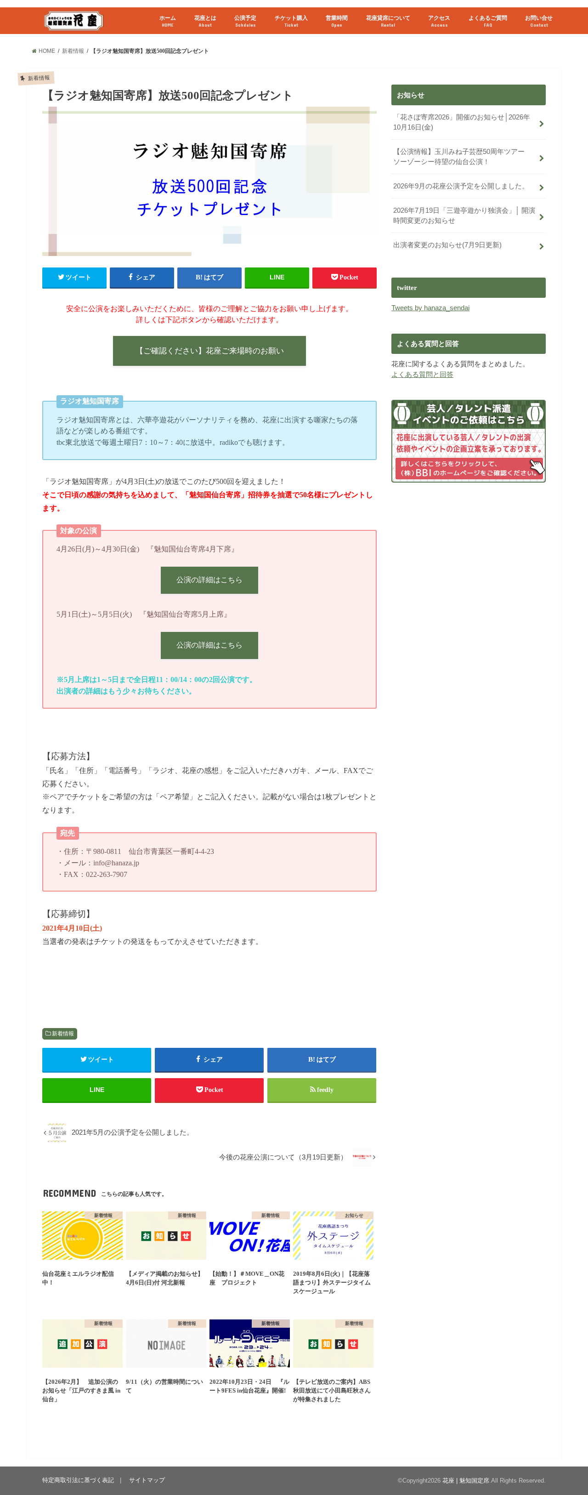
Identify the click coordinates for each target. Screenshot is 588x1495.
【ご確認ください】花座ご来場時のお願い (210, 351)
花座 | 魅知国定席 (465, 1480)
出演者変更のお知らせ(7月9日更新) (447, 245)
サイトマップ (147, 1480)
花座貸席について (388, 21)
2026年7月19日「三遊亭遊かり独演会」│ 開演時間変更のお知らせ (464, 215)
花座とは (205, 21)
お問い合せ (539, 21)
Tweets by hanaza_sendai (430, 308)
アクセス (439, 21)
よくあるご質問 (488, 21)
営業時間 (337, 21)
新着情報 (63, 1033)
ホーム (167, 21)
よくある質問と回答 (422, 374)
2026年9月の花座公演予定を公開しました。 (461, 186)
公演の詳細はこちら (209, 579)
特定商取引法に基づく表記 (78, 1480)
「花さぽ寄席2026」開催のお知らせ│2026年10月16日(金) (461, 122)
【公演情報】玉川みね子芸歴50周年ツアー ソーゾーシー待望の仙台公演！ (462, 156)
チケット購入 (291, 21)
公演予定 (245, 21)
